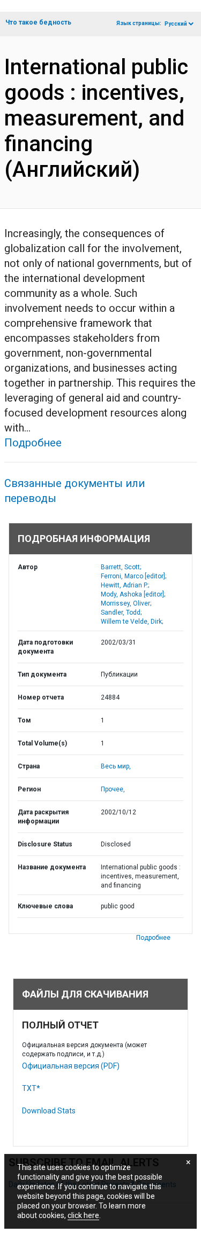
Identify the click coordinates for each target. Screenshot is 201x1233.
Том (24, 720)
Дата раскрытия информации (43, 816)
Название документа (52, 867)
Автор (28, 567)
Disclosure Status (45, 844)
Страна (29, 766)
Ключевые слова (45, 906)
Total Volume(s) (42, 743)
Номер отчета (41, 697)
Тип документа (42, 674)
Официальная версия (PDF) (71, 1066)
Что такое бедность (38, 22)
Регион (29, 789)
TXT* (31, 1088)
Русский (176, 24)
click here (83, 1215)
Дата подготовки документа (45, 647)
